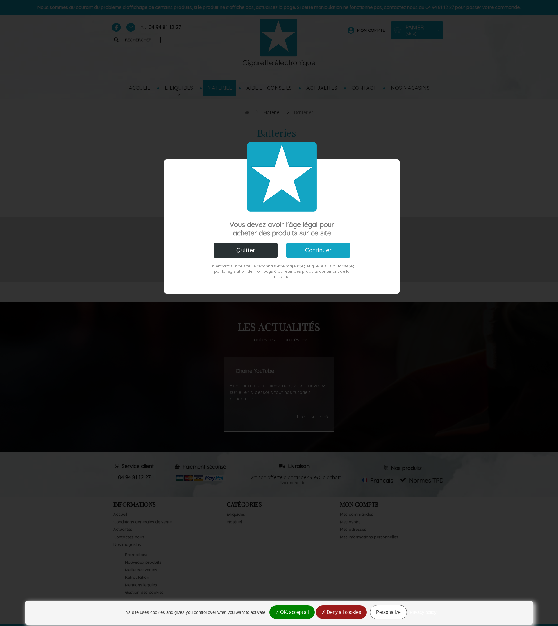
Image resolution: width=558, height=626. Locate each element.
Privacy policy (423, 612)
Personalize (388, 612)
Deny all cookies (343, 612)
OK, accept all (294, 612)
